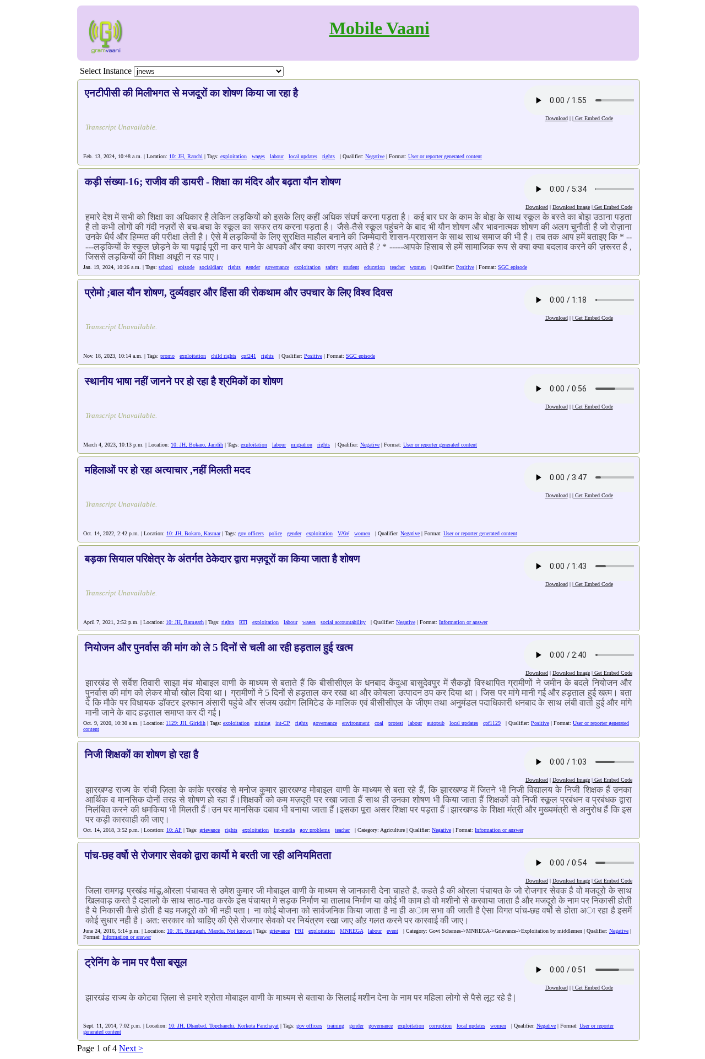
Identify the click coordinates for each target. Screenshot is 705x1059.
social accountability (343, 622)
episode (186, 267)
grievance (209, 830)
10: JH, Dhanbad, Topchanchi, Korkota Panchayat (224, 1026)
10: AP (174, 830)
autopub (435, 723)
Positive (465, 267)
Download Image (571, 207)
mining (262, 723)
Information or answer (463, 622)
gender (253, 267)
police (275, 533)
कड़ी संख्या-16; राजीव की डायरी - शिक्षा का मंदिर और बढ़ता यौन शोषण (213, 181)
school (166, 267)
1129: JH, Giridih (185, 723)
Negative (374, 156)
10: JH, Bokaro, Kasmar (193, 533)
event (392, 931)
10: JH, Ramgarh (185, 622)
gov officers (251, 533)
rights (328, 156)
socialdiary (211, 267)
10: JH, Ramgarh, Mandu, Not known (209, 931)
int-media (284, 830)
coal (379, 723)
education (374, 267)
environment (356, 723)
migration (301, 445)
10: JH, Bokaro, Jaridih (197, 445)
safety (332, 267)
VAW (343, 533)
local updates (303, 156)
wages (258, 156)
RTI (243, 622)
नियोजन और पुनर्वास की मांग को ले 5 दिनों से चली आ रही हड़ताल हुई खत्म (219, 647)
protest (395, 723)
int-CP (282, 723)
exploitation (233, 156)
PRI (299, 931)
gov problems (315, 830)
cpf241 (248, 356)
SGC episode (512, 267)
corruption (440, 1026)
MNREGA (351, 931)
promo (167, 356)
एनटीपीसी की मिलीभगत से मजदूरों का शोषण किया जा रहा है (191, 93)
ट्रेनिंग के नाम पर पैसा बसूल (136, 962)
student (351, 267)
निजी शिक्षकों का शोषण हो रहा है (141, 754)
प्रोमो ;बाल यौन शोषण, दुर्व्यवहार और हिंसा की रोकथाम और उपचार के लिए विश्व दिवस (239, 292)
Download (556, 118)
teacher (397, 267)
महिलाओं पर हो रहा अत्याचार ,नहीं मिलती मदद (168, 470)
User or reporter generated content (445, 156)
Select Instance (106, 71)
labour (277, 156)
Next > (131, 1048)
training (335, 1026)
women (418, 267)
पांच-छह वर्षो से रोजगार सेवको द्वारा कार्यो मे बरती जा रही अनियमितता (208, 855)
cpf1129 (492, 723)
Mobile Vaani (379, 28)
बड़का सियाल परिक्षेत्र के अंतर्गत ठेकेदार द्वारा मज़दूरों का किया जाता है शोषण (222, 559)
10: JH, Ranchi (186, 156)
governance (277, 267)
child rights (223, 356)
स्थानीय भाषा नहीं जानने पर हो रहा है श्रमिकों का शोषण (184, 381)
